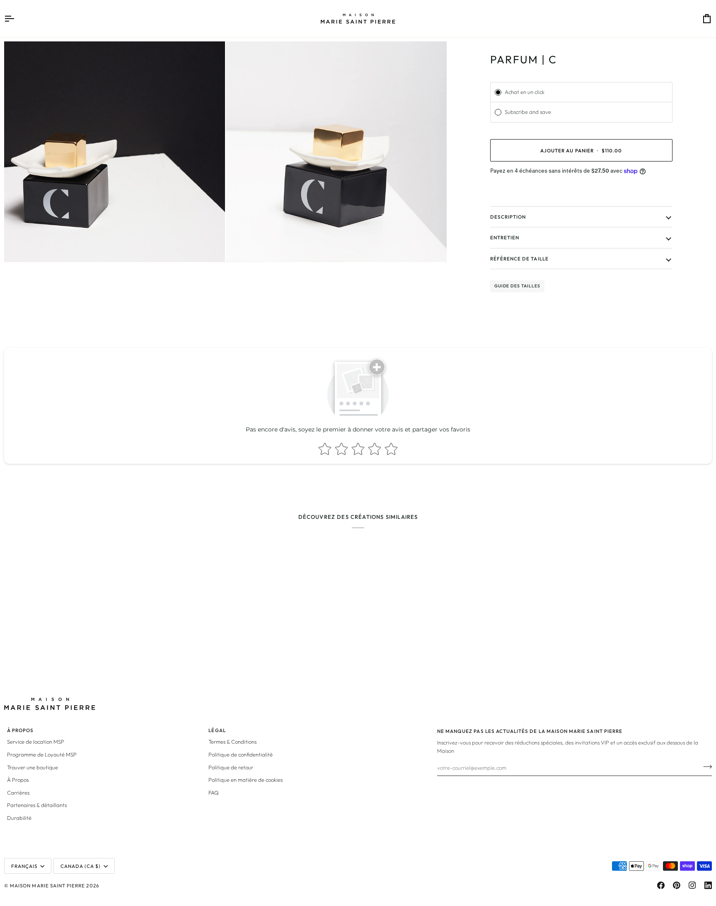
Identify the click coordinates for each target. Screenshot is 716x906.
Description (508, 217)
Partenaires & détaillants (37, 805)
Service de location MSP (35, 741)
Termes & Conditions (232, 741)
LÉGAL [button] (216, 730)
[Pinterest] (676, 885)
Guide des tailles (517, 286)
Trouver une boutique (32, 767)
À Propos (18, 779)
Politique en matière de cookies (245, 779)
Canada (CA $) (80, 866)
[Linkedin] (708, 885)
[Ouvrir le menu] (16, 18)
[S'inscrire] (705, 766)
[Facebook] (661, 885)
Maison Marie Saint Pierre (47, 885)
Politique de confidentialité (240, 754)
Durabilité (19, 817)
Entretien (504, 237)
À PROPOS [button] (20, 730)
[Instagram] (692, 885)
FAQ (213, 792)
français (24, 866)
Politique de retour (230, 767)
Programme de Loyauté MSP (42, 754)
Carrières (18, 792)
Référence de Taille (519, 258)
